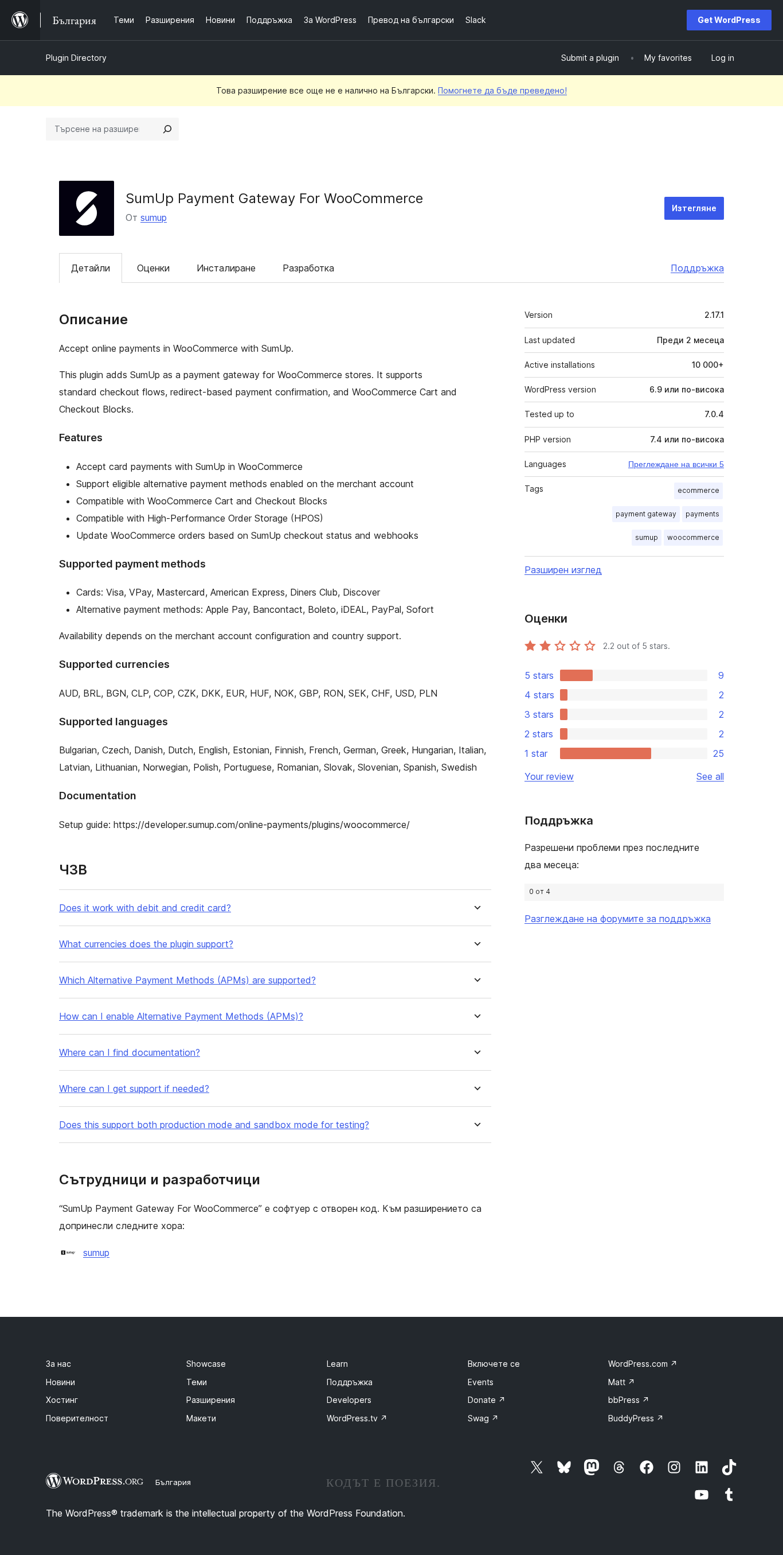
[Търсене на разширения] (167, 129)
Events (481, 1382)
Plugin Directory (76, 58)
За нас (58, 1364)
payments (702, 514)
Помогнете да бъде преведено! (502, 90)
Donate (487, 1400)
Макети (201, 1418)
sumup (153, 217)
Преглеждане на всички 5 (676, 464)
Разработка (308, 268)
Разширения (210, 1400)
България (173, 1482)
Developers (349, 1400)
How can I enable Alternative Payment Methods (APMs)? (181, 1016)
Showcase (206, 1364)
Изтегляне (694, 208)
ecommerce (698, 490)
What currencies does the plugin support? (146, 944)
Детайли (90, 268)
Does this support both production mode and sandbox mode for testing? (214, 1124)
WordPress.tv (357, 1418)
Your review (549, 776)
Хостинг (62, 1400)
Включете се (494, 1364)
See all (710, 776)
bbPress (628, 1400)
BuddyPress (636, 1418)
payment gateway (646, 514)
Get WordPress (729, 20)
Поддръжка (697, 268)
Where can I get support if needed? (134, 1088)
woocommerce (693, 537)
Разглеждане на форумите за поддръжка (617, 918)
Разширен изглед (563, 570)
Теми (196, 1382)
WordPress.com (643, 1364)
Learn (337, 1364)
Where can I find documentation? (129, 1052)
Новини (60, 1382)
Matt (621, 1382)
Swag (483, 1418)
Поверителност (77, 1418)
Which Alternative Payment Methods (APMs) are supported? (187, 980)
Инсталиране (226, 268)
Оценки (153, 268)
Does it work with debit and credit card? (145, 908)
